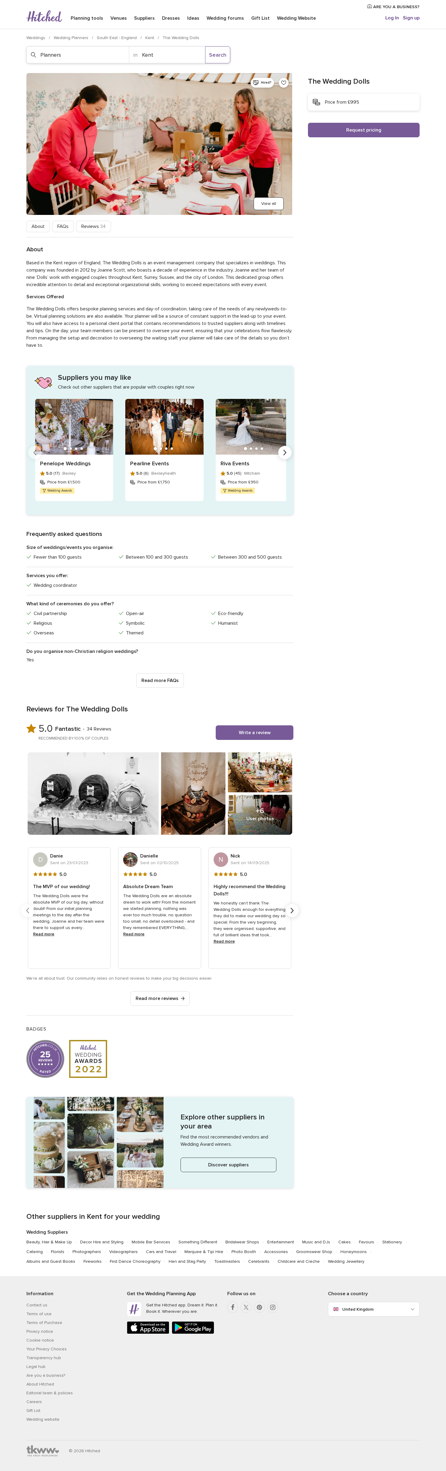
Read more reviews (157, 998)
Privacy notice (39, 1331)
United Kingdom (357, 1309)
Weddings (36, 37)
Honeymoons (353, 1251)
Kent (150, 37)
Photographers (87, 1251)
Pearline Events (149, 463)
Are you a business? (45, 1375)
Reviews (93, 226)
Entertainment (280, 1242)
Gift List (260, 18)
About (38, 226)
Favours (366, 1242)
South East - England (117, 37)
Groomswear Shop (314, 1251)
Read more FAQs (160, 680)
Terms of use (39, 1313)
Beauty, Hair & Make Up (49, 1242)
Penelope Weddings (65, 463)
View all (268, 203)
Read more (43, 934)
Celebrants (258, 1261)
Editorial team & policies (49, 1393)
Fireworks (92, 1261)
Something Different (197, 1242)
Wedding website (42, 1419)
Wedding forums (225, 18)
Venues (118, 18)
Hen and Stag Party (187, 1261)
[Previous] (35, 452)
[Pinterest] (259, 1307)
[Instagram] (272, 1307)
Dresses (171, 18)
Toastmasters (227, 1261)
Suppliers (144, 18)
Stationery (392, 1242)
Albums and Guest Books (50, 1261)
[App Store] (148, 1332)
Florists (57, 1251)
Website (296, 18)
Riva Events (235, 463)
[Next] (285, 452)
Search (217, 55)
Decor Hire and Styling (101, 1242)
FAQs (63, 226)
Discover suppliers (228, 1165)
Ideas (193, 18)
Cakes (344, 1242)
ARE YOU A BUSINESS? (396, 6)
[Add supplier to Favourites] (284, 83)
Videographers (123, 1251)
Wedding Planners (72, 37)
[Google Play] (193, 1332)
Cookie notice (40, 1340)
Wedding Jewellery (346, 1261)
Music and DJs (316, 1242)
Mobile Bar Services (151, 1242)
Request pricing (363, 130)
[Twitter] (246, 1307)
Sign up (411, 18)
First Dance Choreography (135, 1261)
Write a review (255, 733)
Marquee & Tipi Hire (203, 1251)
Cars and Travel (161, 1251)
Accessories (276, 1251)
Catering (34, 1251)
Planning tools (87, 18)
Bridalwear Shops (242, 1242)
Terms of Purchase (44, 1322)
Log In (392, 18)
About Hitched (40, 1384)
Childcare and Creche (299, 1261)
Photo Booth (243, 1251)
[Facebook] (232, 1307)
